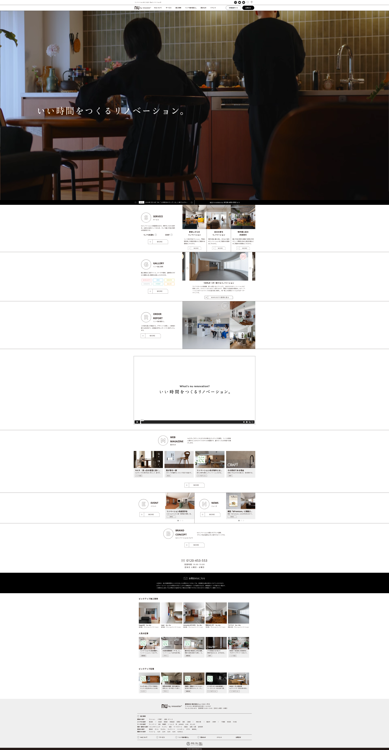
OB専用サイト (233, 8)
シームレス (171, 724)
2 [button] (180, 520)
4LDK (173, 732)
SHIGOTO (147, 284)
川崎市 (214, 722)
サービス (169, 8)
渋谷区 (160, 722)
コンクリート (171, 729)
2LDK (163, 732)
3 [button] (182, 520)
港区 (183, 722)
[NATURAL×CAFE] (242, 348)
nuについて (158, 8)
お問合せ (248, 8)
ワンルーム (152, 732)
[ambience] (242, 324)
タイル (156, 729)
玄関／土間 (193, 727)
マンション (152, 719)
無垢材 (151, 729)
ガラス (188, 729)
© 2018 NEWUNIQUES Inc (194, 749)
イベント (213, 8)
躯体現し (194, 729)
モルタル (163, 729)
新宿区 (166, 722)
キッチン (164, 727)
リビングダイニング (154, 727)
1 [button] (178, 520)
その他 (235, 722)
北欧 (159, 724)
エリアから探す (141, 722)
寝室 (170, 727)
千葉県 (223, 722)
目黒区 (178, 722)
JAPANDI (181, 724)
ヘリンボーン (180, 729)
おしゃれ (192, 724)
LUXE (186, 724)
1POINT (158, 284)
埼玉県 (229, 722)
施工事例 (178, 8)
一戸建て (159, 719)
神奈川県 (198, 722)
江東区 (189, 722)
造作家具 (200, 727)
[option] (218, 275)
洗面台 (186, 727)
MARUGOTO (147, 280)
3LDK (168, 732)
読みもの (203, 8)
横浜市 (208, 722)
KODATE (169, 280)
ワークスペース (178, 727)
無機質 (164, 724)
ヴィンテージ (152, 724)
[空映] (206, 348)
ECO (158, 280)
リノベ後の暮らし (191, 8)
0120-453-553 (230, 202)
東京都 (151, 722)
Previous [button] (135, 202)
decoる (169, 284)
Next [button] (191, 202)
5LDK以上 (180, 732)
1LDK (158, 732)
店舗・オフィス (168, 719)
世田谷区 (172, 722)
